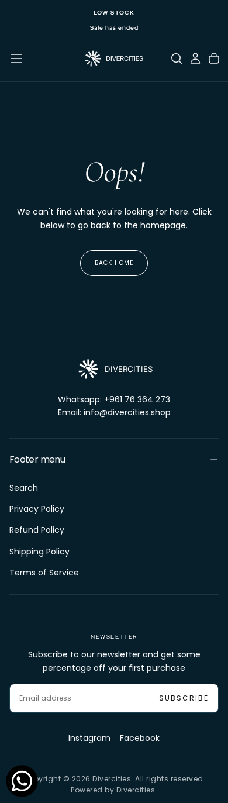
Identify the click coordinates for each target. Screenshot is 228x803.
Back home (114, 263)
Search (23, 488)
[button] (16, 58)
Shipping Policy (39, 551)
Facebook (140, 738)
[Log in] (195, 58)
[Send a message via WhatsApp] (22, 781)
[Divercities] (114, 369)
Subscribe (184, 698)
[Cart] (214, 58)
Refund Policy (36, 530)
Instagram (89, 738)
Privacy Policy (36, 509)
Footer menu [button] (37, 459)
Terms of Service (44, 572)
